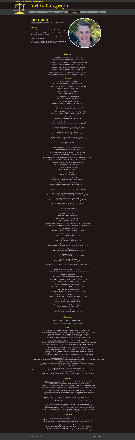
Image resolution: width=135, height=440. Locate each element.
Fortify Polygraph (48, 6)
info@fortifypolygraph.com (34, 1)
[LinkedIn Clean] (99, 436)
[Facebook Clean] (95, 436)
